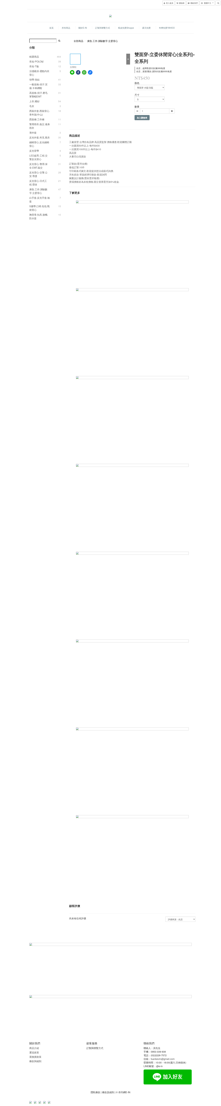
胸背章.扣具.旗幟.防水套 (38, 216)
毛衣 (31, 106)
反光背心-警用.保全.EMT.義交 (38, 165)
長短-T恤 (34, 66)
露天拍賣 (146, 27)
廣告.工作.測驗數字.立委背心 (38, 191)
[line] (72, 72)
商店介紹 (34, 1048)
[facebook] (78, 72)
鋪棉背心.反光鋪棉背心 (39, 144)
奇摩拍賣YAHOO (167, 27)
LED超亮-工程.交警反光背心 (38, 157)
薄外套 (33, 132)
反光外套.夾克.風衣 (39, 137)
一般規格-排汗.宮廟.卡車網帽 (38, 86)
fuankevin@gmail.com (163, 1059)
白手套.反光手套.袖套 (39, 199)
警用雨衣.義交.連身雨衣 (39, 126)
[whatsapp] (84, 72)
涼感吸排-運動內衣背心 (39, 72)
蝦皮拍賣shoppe (126, 27)
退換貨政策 (35, 1057)
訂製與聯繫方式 (102, 27)
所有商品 (66, 27)
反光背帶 (34, 150)
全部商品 (78, 41)
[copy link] (90, 72)
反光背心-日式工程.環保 (38, 182)
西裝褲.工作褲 (36, 119)
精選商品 (34, 56)
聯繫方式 (98, 1048)
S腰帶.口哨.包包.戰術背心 (39, 208)
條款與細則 (35, 1061)
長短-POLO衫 (36, 61)
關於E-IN (82, 27)
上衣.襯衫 (34, 101)
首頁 (51, 27)
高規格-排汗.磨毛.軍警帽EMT (38, 94)
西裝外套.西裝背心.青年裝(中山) (39, 112)
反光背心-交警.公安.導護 (38, 174)
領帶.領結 (34, 79)
